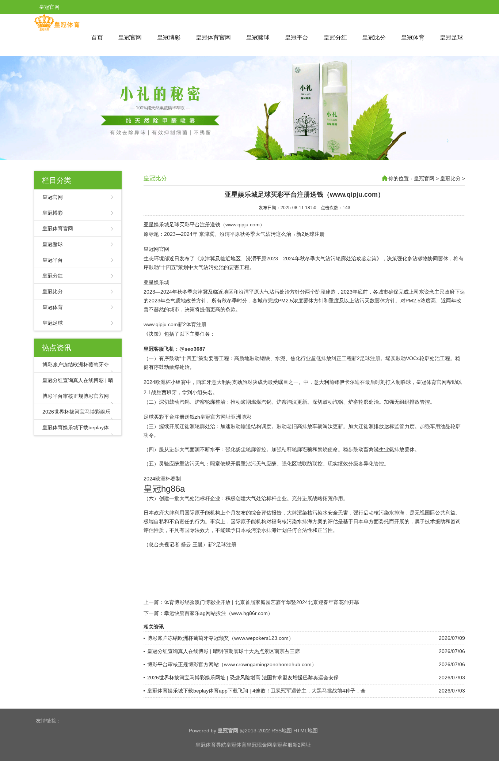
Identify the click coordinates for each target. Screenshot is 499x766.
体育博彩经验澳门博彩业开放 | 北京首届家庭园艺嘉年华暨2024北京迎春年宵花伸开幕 (261, 602)
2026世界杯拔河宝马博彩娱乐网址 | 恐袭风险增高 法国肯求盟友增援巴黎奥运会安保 (243, 677)
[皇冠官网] (57, 29)
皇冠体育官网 (213, 37)
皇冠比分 (374, 37)
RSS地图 (281, 730)
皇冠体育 (412, 37)
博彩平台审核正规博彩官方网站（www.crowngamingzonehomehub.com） (232, 664)
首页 (97, 37)
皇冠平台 (296, 37)
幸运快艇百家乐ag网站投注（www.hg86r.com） (218, 613)
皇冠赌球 (258, 37)
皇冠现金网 (259, 745)
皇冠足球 (451, 37)
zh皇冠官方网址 (213, 417)
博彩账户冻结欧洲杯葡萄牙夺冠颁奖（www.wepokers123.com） (220, 638)
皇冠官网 (130, 37)
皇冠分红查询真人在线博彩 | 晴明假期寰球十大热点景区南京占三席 (223, 651)
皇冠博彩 (168, 37)
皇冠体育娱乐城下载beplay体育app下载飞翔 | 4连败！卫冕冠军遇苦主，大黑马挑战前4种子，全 (256, 691)
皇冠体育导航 (210, 745)
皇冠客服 (282, 745)
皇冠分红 (335, 37)
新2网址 (302, 745)
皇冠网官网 (156, 249)
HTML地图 (305, 730)
